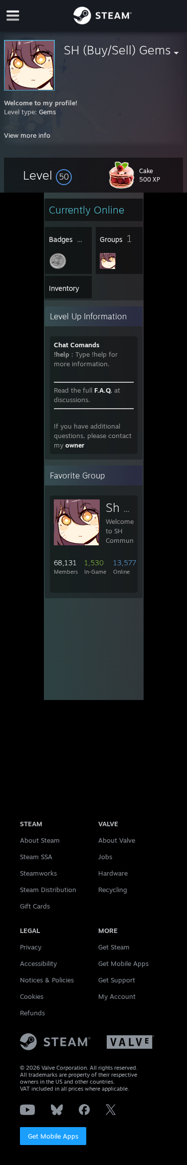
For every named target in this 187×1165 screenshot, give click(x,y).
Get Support (116, 980)
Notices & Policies (47, 980)
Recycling (112, 890)
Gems (47, 112)
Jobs (105, 857)
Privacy (30, 947)
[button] (47, 175)
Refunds (32, 1013)
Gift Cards (35, 906)
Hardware (113, 873)
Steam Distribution (48, 890)
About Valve (116, 840)
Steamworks (38, 873)
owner (74, 445)
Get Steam (114, 947)
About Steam (40, 840)
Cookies (31, 996)
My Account (117, 996)
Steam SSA (36, 857)
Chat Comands (76, 345)
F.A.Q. (103, 390)
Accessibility (38, 963)
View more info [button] (27, 135)
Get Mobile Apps (53, 1136)
